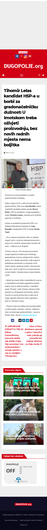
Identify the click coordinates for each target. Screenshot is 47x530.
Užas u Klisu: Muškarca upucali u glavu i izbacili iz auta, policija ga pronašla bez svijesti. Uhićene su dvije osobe (33, 335)
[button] (39, 75)
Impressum (23, 525)
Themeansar (40, 515)
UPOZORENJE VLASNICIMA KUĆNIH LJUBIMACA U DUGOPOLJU (23, 414)
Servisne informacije (11, 520)
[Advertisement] (23, 24)
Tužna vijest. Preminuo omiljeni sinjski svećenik (21, 437)
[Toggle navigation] (22, 75)
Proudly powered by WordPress (13, 515)
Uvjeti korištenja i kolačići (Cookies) (31, 520)
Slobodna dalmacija (29, 315)
